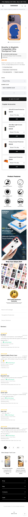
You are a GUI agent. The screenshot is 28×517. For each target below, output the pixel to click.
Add (17, 119)
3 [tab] (10, 42)
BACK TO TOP (14, 513)
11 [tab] (18, 42)
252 (18, 447)
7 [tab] (14, 42)
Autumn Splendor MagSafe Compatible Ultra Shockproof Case (21, 470)
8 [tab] (15, 42)
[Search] (23, 6)
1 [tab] (8, 42)
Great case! (4, 392)
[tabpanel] (14, 27)
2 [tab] (9, 42)
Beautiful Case (5, 376)
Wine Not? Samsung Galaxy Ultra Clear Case (10, 347)
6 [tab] (13, 42)
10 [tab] (17, 42)
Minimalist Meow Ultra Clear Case (8, 420)
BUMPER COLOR (5, 85)
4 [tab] (11, 42)
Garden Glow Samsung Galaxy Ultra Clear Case (10, 384)
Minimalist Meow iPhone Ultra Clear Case (9, 403)
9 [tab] (16, 42)
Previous (2, 28)
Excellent (3, 335)
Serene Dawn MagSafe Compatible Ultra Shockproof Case (7, 470)
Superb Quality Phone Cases (9, 355)
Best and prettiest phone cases (10, 428)
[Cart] (25, 6)
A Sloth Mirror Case (5, 367)
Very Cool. (4, 411)
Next (25, 28)
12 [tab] (19, 42)
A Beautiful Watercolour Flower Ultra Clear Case (11, 440)
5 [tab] (12, 42)
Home (2, 9)
